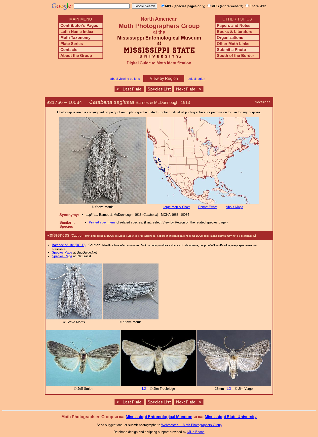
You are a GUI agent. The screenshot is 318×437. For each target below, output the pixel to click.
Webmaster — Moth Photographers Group (191, 425)
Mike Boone (195, 432)
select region (196, 79)
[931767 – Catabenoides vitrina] (188, 91)
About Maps (234, 207)
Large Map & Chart (176, 207)
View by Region (164, 78)
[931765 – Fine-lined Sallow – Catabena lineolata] (129, 91)
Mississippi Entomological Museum (159, 417)
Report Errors (207, 207)
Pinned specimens (102, 222)
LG (144, 389)
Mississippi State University (231, 417)
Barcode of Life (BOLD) (68, 245)
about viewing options (125, 79)
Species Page (62, 252)
